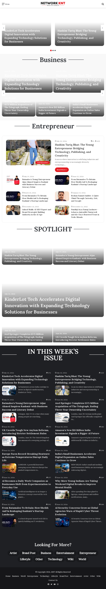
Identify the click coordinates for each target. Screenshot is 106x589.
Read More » (62, 170)
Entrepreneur (88, 553)
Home (8, 576)
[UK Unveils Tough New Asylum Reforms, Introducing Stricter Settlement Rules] (78, 330)
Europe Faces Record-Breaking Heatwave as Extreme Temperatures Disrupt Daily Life (26, 457)
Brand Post (29, 553)
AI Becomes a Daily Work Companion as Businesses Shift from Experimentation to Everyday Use (26, 484)
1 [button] (51, 50)
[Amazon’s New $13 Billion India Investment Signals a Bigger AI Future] (52, 104)
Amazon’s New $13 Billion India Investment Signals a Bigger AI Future (52, 110)
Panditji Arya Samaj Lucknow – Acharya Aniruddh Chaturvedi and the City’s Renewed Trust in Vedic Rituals (85, 213)
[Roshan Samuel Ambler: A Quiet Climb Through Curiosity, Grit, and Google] (62, 196)
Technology (55, 559)
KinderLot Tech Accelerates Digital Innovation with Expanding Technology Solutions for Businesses (47, 305)
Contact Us (53, 580)
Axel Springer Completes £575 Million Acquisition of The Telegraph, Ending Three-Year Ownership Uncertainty (18, 107)
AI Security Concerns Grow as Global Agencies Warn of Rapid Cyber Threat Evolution (77, 511)
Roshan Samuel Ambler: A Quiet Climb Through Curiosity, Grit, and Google (85, 198)
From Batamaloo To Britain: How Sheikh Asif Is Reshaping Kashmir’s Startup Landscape (84, 182)
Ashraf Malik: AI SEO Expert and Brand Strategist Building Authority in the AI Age (36, 212)
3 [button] (55, 50)
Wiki (70, 559)
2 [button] (53, 50)
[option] (26, 28)
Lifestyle (25, 559)
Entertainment (65, 553)
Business (46, 553)
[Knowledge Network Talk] (53, 4)
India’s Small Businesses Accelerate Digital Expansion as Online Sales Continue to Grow (75, 457)
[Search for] (102, 5)
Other (39, 559)
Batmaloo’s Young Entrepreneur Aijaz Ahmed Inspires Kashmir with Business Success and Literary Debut (36, 183)
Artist (13, 553)
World (82, 559)
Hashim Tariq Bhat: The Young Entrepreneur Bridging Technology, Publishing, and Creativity (23, 258)
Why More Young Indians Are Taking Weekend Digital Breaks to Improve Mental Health (76, 484)
